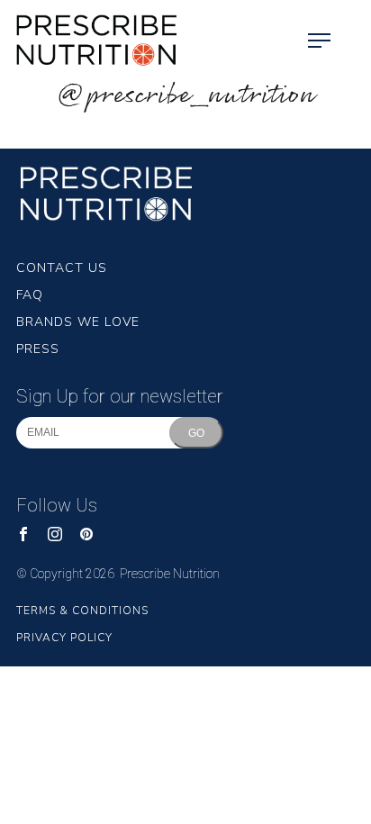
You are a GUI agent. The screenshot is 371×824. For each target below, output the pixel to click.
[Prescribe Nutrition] (90, 40)
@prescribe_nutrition (185, 96)
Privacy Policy (64, 637)
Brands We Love (78, 322)
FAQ (29, 294)
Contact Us (61, 267)
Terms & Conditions (82, 610)
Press (37, 349)
